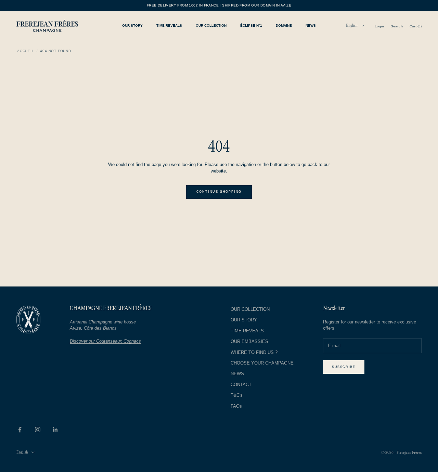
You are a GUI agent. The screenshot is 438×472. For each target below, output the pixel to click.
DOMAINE (284, 25)
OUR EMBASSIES (249, 341)
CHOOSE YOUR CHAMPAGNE (262, 363)
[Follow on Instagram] (37, 429)
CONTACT (241, 384)
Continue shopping (219, 191)
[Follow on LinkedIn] (55, 429)
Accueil (25, 51)
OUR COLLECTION (211, 25)
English (352, 25)
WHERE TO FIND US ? (254, 352)
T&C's (237, 395)
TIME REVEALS (169, 25)
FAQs (236, 406)
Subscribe (344, 367)
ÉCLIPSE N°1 (251, 25)
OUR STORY (132, 25)
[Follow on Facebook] (19, 429)
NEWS (311, 25)
